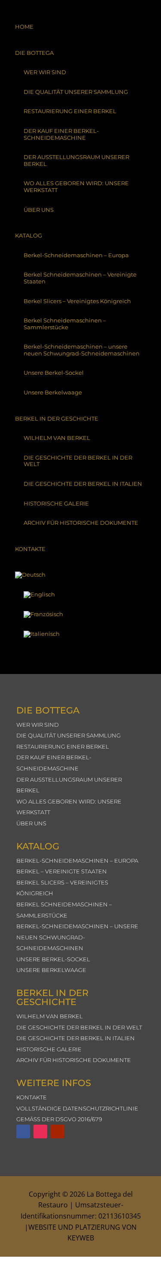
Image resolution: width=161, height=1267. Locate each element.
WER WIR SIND (45, 72)
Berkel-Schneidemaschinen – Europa (76, 255)
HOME (24, 26)
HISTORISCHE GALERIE (56, 503)
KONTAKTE (30, 548)
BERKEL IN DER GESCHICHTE (56, 418)
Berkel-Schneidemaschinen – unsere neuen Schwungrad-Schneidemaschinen (82, 350)
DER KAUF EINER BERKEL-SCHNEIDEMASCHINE (61, 134)
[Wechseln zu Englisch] (80, 595)
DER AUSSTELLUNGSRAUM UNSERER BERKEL (76, 160)
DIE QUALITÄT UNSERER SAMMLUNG (76, 91)
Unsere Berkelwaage (53, 392)
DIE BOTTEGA (34, 52)
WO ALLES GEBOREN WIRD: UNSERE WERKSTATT (76, 186)
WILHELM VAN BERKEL (57, 437)
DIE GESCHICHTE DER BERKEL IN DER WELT (78, 461)
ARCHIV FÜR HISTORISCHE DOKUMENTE (81, 522)
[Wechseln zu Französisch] (80, 614)
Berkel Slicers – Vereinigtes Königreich (77, 301)
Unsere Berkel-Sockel (54, 372)
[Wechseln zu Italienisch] (80, 634)
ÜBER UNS (39, 209)
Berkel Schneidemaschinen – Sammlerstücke (65, 324)
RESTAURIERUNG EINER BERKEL (70, 111)
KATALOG (28, 235)
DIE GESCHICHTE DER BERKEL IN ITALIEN (83, 483)
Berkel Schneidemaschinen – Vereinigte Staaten (80, 278)
